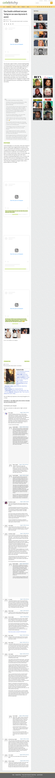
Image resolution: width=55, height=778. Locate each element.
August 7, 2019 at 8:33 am (24, 610)
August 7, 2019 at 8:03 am (24, 533)
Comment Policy (18, 774)
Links (28, 7)
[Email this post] (12, 24)
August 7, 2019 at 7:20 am (24, 412)
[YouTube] (47, 7)
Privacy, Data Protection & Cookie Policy (29, 774)
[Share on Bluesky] (8, 24)
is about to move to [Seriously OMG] (22, 383)
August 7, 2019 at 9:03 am (24, 616)
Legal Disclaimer (40, 774)
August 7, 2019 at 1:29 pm (24, 475)
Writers (45, 0)
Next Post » (27, 361)
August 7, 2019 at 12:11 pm (24, 653)
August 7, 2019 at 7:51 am (24, 525)
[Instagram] (41, 7)
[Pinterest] (49, 7)
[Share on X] (6, 24)
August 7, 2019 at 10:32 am (23, 464)
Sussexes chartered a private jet (39, 22)
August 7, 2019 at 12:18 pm (23, 715)
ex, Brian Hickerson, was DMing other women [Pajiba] (22, 379)
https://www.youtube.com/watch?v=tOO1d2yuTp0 (17, 631)
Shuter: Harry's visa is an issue (39, 47)
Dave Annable (14, 21)
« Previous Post (7, 361)
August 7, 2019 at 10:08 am (24, 635)
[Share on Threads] (10, 24)
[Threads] (45, 7)
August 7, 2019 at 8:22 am (24, 599)
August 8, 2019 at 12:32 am (24, 754)
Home (13, 774)
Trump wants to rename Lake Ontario (40, 30)
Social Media (25, 21)
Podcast (23, 7)
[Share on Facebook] (4, 24)
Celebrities (9, 7)
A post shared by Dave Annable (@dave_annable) (15, 59)
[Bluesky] (37, 7)
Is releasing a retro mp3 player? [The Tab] (16, 390)
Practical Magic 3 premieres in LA (40, 39)
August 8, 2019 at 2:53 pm (24, 760)
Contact (41, 0)
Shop (19, 7)
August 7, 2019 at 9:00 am (24, 563)
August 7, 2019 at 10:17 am (24, 642)
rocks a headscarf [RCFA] (14, 389)
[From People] (7, 142)
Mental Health (19, 21)
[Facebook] (43, 7)
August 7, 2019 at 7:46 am (24, 501)
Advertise (51, 0)
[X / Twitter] (39, 7)
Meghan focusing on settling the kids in (41, 13)
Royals (14, 7)
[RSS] (51, 7)
